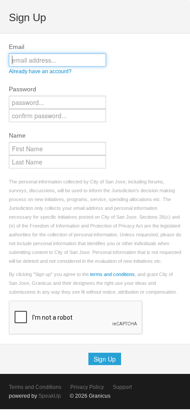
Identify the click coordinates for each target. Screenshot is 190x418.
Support (122, 387)
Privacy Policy (87, 387)
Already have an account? (40, 71)
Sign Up (105, 359)
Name (17, 135)
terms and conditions (112, 274)
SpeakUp (49, 396)
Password (22, 89)
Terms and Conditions (35, 387)
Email (16, 46)
